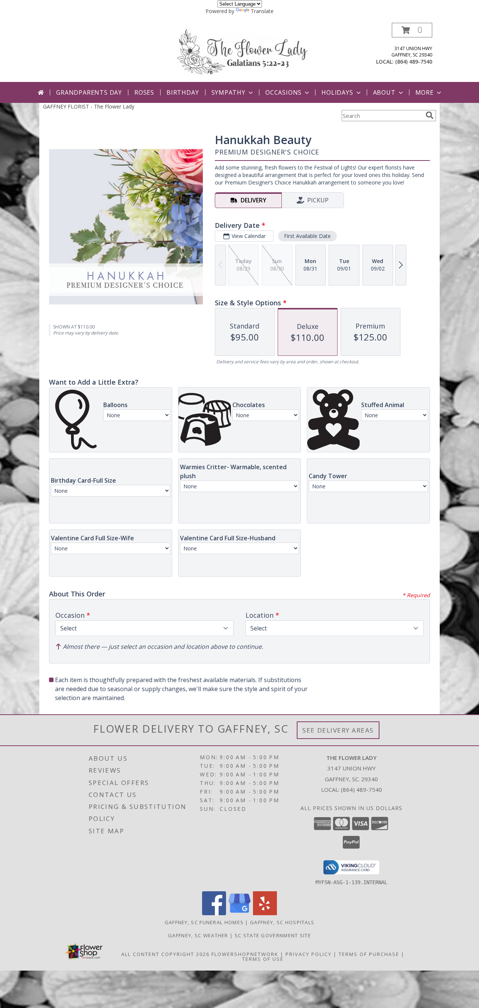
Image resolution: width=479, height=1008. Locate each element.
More (424, 92)
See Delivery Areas (338, 730)
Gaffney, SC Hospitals (282, 922)
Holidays (337, 92)
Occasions (283, 92)
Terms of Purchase (369, 954)
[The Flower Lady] (242, 51)
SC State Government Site (273, 935)
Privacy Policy (309, 954)
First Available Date (307, 235)
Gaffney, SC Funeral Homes (204, 922)
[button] (412, 30)
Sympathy (228, 92)
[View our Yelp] (265, 913)
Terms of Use (263, 959)
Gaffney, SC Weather (198, 935)
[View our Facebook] (214, 913)
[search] (430, 115)
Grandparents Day (89, 92)
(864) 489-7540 (413, 61)
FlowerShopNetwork (244, 954)
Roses (144, 92)
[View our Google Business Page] (239, 913)
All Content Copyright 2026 (165, 954)
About (384, 92)
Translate (262, 11)
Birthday (183, 92)
